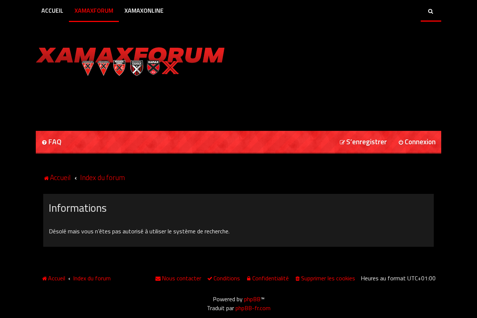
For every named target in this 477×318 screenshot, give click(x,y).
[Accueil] (130, 60)
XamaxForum (94, 10)
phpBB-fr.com (253, 307)
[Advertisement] (123, 101)
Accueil (52, 10)
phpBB (252, 299)
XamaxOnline (144, 10)
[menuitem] (51, 142)
